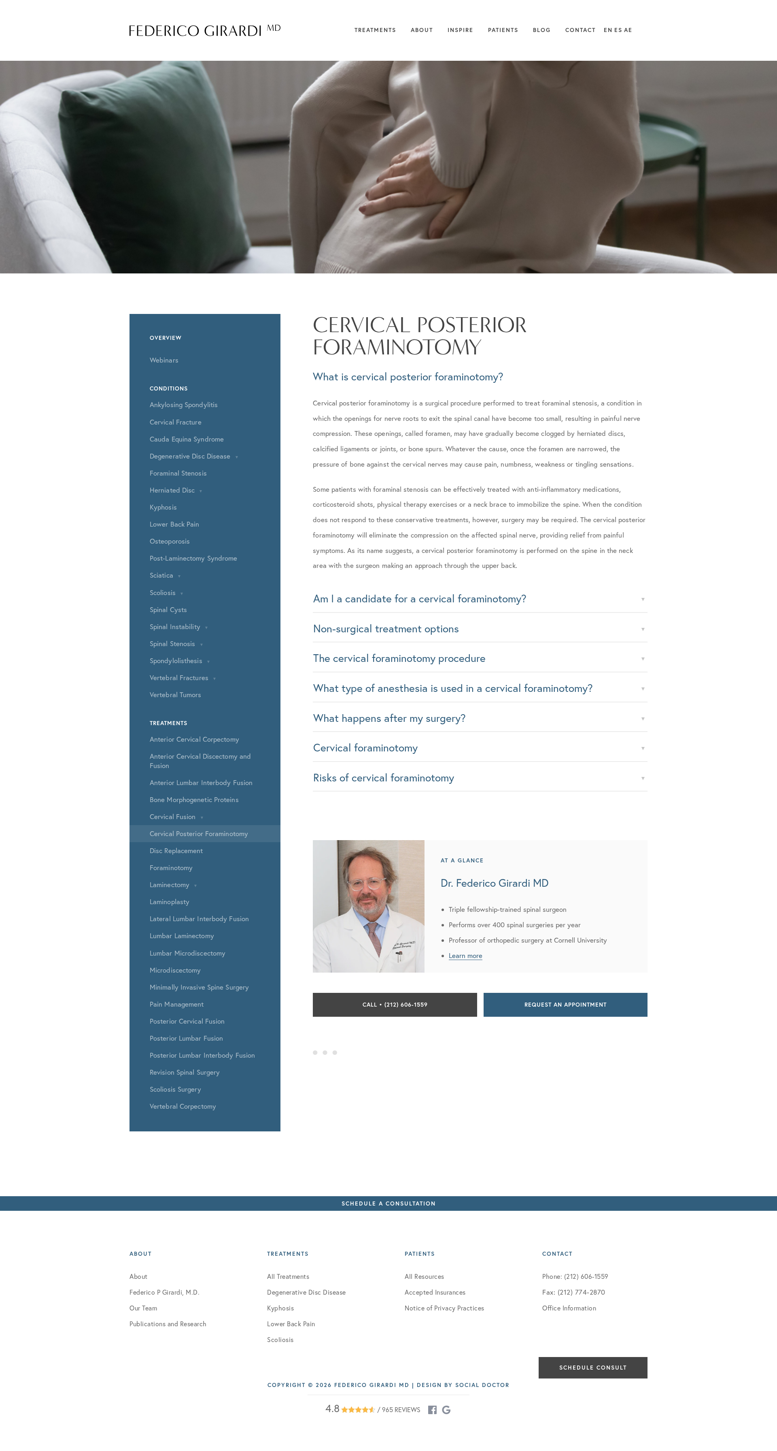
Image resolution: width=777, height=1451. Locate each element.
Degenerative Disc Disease (306, 1292)
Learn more (465, 955)
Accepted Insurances (435, 1292)
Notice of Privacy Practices (444, 1308)
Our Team (143, 1308)
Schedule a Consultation (389, 1203)
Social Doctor (482, 1385)
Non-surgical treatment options (386, 628)
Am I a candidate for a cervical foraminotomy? (419, 598)
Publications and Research (168, 1324)
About (422, 30)
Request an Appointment (565, 1004)
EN (608, 30)
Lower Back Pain (291, 1324)
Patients (503, 30)
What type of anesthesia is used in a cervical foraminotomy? (453, 688)
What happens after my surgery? (389, 718)
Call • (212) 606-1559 (395, 1004)
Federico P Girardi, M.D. (165, 1292)
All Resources (424, 1276)
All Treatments (288, 1276)
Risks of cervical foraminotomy (383, 777)
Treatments (375, 30)
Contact (580, 30)
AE (628, 30)
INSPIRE (460, 30)
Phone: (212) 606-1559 (575, 1276)
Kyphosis (280, 1308)
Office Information (569, 1308)
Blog (542, 30)
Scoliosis (280, 1340)
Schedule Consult (593, 1367)
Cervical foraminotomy (365, 747)
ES (618, 30)
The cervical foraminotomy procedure (399, 658)
